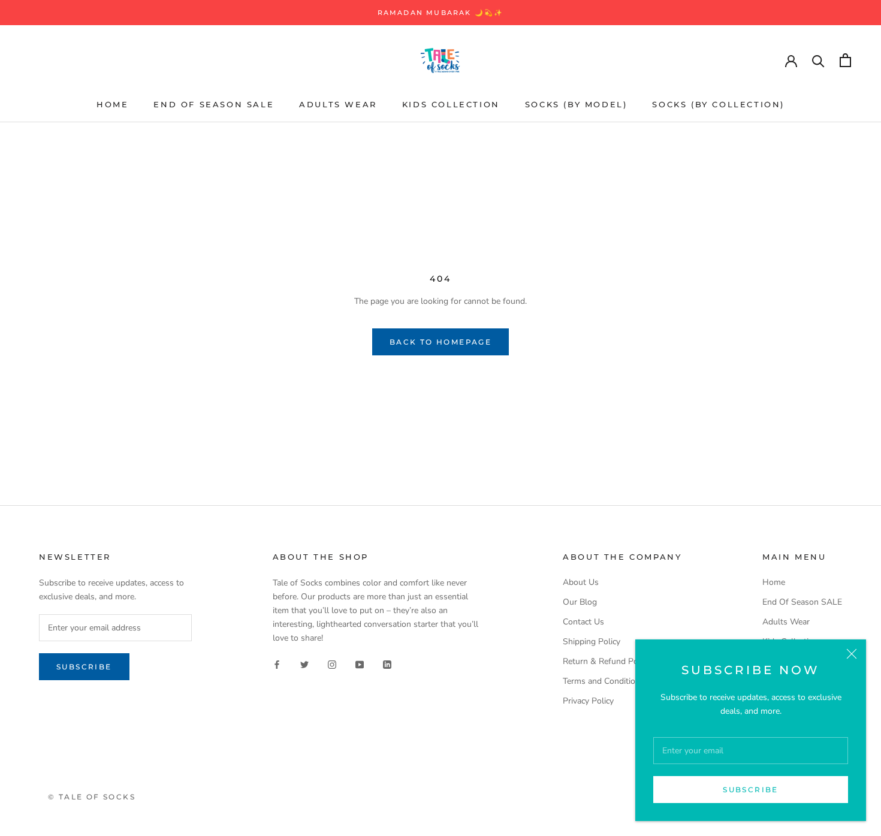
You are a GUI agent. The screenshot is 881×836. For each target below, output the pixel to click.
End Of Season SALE (213, 104)
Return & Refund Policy (606, 661)
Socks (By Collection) (718, 104)
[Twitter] (304, 664)
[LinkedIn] (387, 664)
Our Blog (580, 602)
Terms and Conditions (603, 681)
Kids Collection (451, 104)
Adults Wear (338, 104)
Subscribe (751, 789)
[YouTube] (359, 664)
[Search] (818, 60)
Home (112, 104)
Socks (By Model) (576, 104)
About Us (581, 582)
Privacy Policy (588, 701)
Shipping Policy (591, 641)
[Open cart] (845, 60)
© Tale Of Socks (91, 796)
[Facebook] (277, 664)
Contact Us (583, 621)
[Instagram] (332, 664)
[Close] (851, 653)
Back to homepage (440, 341)
